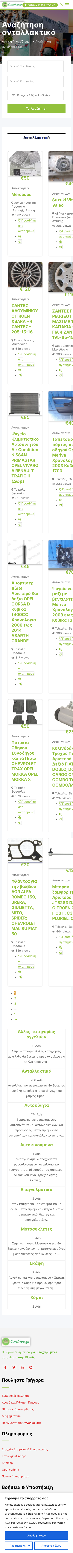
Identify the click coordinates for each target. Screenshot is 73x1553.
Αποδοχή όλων (36, 1535)
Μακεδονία (19, 344)
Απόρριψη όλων (51, 1545)
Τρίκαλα (19, 489)
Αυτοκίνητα (36, 1105)
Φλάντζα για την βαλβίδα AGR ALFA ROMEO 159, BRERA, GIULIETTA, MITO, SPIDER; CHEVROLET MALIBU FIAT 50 (24, 907)
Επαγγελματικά (36, 1189)
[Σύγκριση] (20, 241)
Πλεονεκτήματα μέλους (18, 1409)
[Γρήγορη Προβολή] (19, 236)
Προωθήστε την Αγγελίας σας (21, 1423)
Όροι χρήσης (10, 1469)
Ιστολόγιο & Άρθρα (14, 1456)
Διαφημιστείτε (11, 1416)
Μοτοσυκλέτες (36, 1229)
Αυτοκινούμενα (36, 1144)
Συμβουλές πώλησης (15, 1395)
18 (15, 1014)
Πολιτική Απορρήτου (15, 1476)
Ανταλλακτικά (36, 1071)
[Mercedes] (25, 163)
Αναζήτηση (39, 108)
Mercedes (21, 194)
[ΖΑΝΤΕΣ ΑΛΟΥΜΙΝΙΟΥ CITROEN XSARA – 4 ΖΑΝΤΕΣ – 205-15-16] (25, 274)
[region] (36, 1523)
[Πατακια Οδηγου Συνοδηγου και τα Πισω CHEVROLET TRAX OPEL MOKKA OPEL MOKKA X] (25, 711)
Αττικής (30, 210)
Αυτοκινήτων (20, 188)
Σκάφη (36, 1263)
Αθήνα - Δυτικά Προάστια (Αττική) (23, 206)
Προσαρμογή (17, 1545)
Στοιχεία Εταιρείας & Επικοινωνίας (25, 1449)
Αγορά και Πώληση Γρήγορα (20, 1402)
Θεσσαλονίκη (23, 340)
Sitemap (7, 1463)
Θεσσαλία (18, 493)
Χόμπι (36, 1297)
